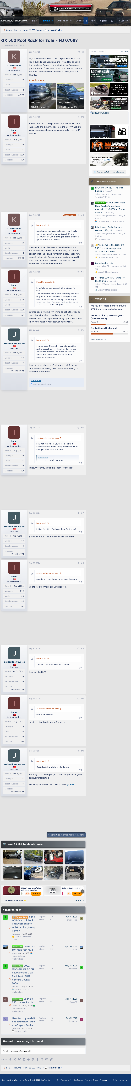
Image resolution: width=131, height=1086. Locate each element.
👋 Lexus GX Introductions (106, 257)
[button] (52, 20)
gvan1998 (16, 1028)
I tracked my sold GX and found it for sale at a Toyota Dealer (24, 1022)
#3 (82, 215)
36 (22, 149)
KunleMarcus (9, 45)
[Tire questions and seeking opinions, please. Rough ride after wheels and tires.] (53, 873)
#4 (82, 272)
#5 (82, 330)
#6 (82, 427)
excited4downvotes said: (47, 438)
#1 (83, 52)
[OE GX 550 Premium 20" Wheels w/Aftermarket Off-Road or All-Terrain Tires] (33, 857)
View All (79, 901)
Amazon (36, 894)
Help (115, 1080)
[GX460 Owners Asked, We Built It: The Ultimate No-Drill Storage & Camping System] (74, 873)
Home (34, 20)
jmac (14, 953)
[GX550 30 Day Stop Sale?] (12, 857)
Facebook (36, 380)
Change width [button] (66, 1080)
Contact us (78, 1080)
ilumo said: (41, 225)
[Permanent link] (30, 789)
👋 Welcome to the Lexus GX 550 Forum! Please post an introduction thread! (109, 248)
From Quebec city (104, 263)
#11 (82, 751)
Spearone (73, 1021)
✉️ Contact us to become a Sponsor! (109, 172)
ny (22, 160)
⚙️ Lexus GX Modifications (106, 290)
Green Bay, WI (17, 371)
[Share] (79, 52)
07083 (21, 95)
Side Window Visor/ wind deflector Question (31, 889)
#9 (82, 648)
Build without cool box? (71, 888)
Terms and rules (91, 1080)
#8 (82, 563)
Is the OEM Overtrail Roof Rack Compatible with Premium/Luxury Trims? (24, 923)
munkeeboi (72, 920)
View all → (124, 51)
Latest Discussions (105, 181)
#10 (82, 698)
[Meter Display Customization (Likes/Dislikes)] (74, 857)
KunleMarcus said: (44, 282)
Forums (46, 20)
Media (78, 20)
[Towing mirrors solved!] (53, 857)
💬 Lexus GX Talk (19, 1031)
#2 (82, 117)
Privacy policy (105, 1080)
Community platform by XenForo (26, 1080)
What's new (62, 20)
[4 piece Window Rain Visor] (12, 873)
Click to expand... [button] (57, 304)
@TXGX (70, 784)
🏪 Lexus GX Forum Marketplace (22, 956)
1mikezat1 (16, 934)
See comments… (98, 339)
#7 (82, 513)
